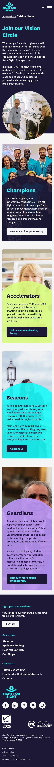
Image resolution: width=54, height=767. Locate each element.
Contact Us (16, 448)
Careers (7, 678)
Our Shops (8, 654)
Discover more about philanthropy (23, 579)
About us (7, 641)
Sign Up (10, 624)
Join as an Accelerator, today (24, 332)
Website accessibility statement (16, 759)
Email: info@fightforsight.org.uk (22, 674)
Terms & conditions (10, 756)
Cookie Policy (8, 748)
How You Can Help (13, 650)
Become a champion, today (26, 231)
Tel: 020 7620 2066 (14, 670)
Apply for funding (13, 645)
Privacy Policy (8, 752)
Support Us (9, 16)
